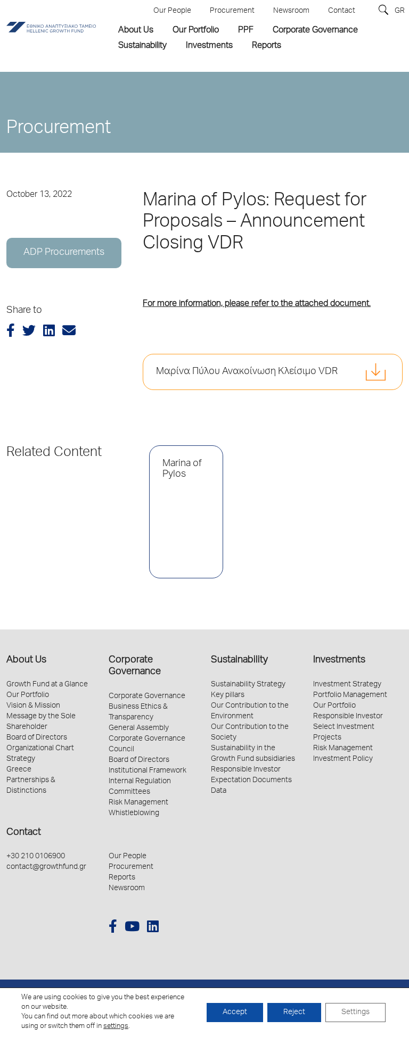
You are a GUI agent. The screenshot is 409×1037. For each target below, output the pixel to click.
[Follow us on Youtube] (132, 928)
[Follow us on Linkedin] (153, 928)
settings (115, 1026)
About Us (26, 660)
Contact (23, 832)
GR (400, 11)
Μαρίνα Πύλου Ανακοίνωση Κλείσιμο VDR (247, 372)
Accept (235, 1012)
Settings (355, 1012)
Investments (339, 660)
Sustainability (239, 660)
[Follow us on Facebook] (113, 928)
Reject (294, 1012)
